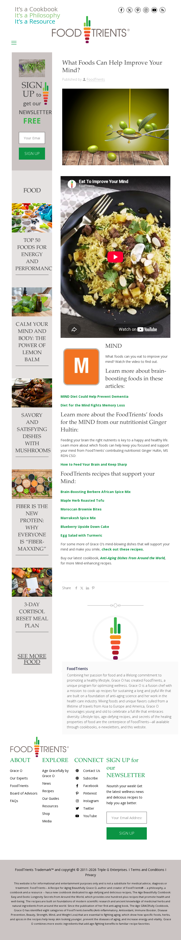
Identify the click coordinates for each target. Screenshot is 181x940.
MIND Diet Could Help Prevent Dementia (94, 396)
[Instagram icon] (146, 10)
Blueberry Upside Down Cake (85, 526)
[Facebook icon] (121, 10)
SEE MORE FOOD (32, 659)
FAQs (14, 801)
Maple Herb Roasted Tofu (82, 500)
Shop (46, 813)
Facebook (90, 785)
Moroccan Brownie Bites (81, 509)
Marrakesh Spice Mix (78, 518)
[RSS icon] (162, 10)
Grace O (16, 770)
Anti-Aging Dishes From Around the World (132, 558)
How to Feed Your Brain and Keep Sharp (94, 464)
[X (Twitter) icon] (129, 10)
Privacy (90, 875)
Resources (50, 806)
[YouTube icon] (154, 10)
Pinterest (89, 793)
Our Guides (50, 798)
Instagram (90, 801)
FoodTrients (96, 79)
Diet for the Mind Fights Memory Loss (93, 405)
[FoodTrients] (90, 29)
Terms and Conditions (147, 869)
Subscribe (90, 778)
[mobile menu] (14, 42)
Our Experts (19, 778)
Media (47, 821)
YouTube (89, 816)
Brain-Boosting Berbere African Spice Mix (96, 491)
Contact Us (91, 770)
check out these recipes (122, 549)
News (46, 783)
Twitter (88, 808)
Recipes (48, 791)
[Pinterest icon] (138, 10)
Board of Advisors (23, 793)
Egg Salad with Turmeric (81, 535)
